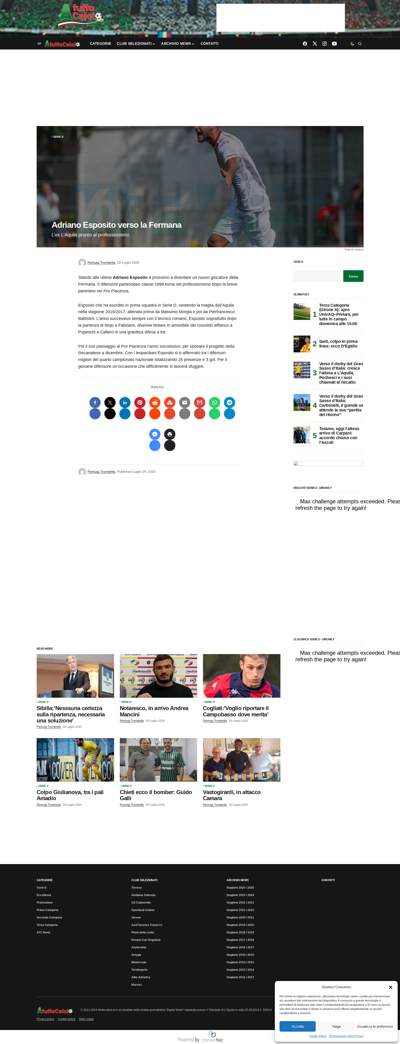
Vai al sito (281, 10)
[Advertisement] (200, 87)
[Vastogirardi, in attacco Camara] (241, 760)
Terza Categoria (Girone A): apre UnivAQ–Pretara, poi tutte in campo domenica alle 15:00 (338, 314)
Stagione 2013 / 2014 (240, 969)
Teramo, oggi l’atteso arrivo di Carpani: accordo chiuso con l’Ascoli (339, 436)
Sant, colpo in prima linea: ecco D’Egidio (338, 343)
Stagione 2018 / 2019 (240, 932)
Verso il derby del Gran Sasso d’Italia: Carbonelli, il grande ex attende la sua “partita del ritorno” (341, 405)
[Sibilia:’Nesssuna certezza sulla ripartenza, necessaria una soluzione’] (75, 676)
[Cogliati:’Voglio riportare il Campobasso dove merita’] (241, 676)
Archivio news (238, 880)
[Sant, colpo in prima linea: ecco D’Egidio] (302, 344)
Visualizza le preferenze (375, 1026)
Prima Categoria (47, 910)
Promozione (45, 902)
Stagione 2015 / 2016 (240, 954)
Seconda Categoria (49, 917)
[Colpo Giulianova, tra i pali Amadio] (75, 760)
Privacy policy (45, 1019)
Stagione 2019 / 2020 (240, 925)
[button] (390, 987)
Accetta (298, 1026)
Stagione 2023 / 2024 (240, 895)
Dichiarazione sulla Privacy (346, 1036)
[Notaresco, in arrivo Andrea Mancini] (158, 676)
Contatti (328, 880)
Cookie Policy (318, 1036)
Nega (336, 1026)
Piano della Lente (142, 932)
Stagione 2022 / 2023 (240, 902)
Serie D (58, 136)
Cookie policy (66, 1019)
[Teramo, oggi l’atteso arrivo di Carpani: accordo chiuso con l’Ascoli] (302, 435)
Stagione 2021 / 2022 (240, 910)
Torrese (136, 887)
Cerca (298, 261)
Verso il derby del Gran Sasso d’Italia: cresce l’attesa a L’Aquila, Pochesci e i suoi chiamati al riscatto (341, 373)
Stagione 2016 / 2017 (240, 947)
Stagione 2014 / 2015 (240, 962)
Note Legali (86, 1019)
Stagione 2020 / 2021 (240, 917)
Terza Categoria (47, 925)
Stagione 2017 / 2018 (240, 940)
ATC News (43, 932)
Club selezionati (144, 880)
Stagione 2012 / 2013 (240, 977)
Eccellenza (44, 895)
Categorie (45, 880)
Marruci (136, 984)
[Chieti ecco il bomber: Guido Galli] (158, 760)
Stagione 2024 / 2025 (240, 887)
